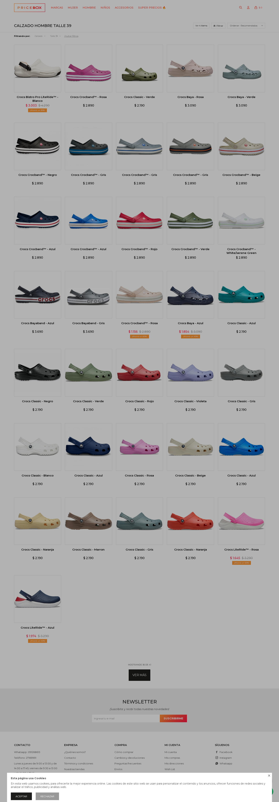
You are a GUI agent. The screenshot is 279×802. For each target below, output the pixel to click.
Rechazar (47, 796)
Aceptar (21, 796)
